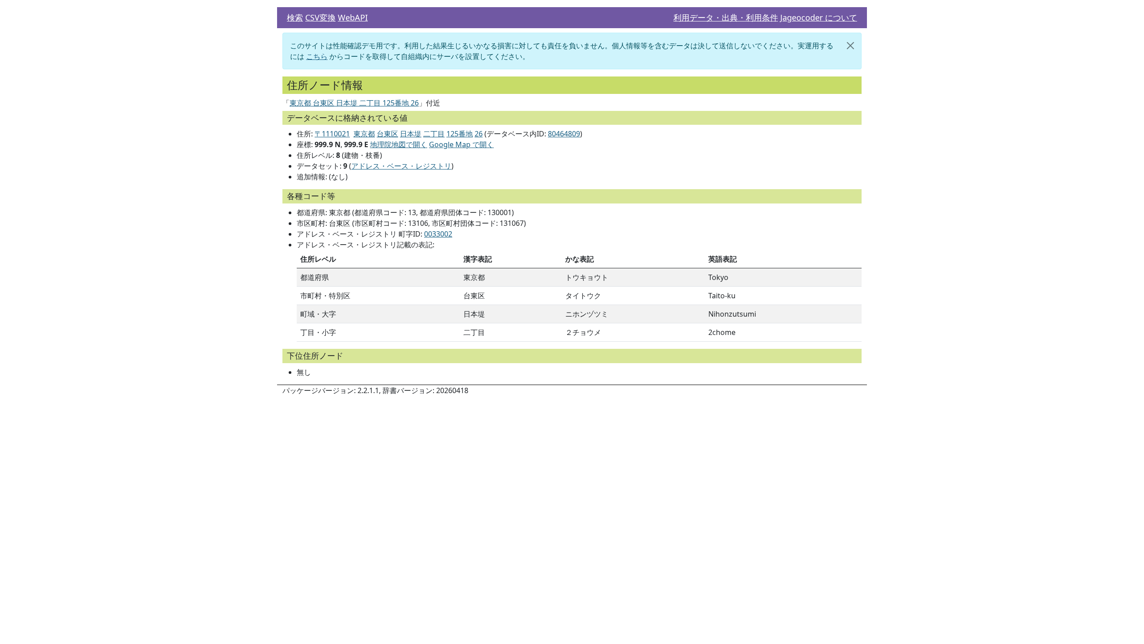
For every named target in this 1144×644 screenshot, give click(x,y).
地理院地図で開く (398, 144)
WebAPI (353, 17)
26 (479, 134)
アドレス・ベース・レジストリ (401, 166)
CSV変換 (320, 17)
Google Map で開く (461, 144)
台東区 (387, 134)
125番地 (459, 134)
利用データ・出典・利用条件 (725, 17)
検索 (295, 17)
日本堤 (410, 134)
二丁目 (434, 134)
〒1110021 (332, 134)
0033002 (438, 234)
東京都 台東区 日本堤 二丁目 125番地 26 (354, 103)
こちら (317, 56)
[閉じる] (850, 45)
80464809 (564, 134)
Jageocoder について (818, 17)
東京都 (364, 134)
